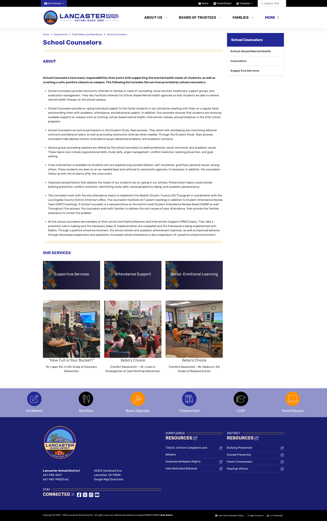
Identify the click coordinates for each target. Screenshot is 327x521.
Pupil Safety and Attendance (87, 34)
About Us (153, 17)
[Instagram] (91, 495)
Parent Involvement (239, 461)
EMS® (156, 515)
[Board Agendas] (138, 399)
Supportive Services (244, 70)
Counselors (238, 61)
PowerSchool (224, 3)
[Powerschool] (189, 399)
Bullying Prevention (239, 447)
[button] (56, 3)
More (270, 17)
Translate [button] (245, 3)
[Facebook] (79, 495)
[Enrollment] (34, 399)
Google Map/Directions (108, 479)
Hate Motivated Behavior (181, 468)
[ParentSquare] (293, 399)
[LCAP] (241, 399)
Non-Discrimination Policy (231, 515)
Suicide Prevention (239, 454)
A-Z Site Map (276, 515)
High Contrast (256, 515)
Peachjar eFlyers (237, 468)
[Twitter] (85, 495)
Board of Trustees (197, 17)
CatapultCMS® (143, 515)
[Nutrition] (86, 399)
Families (241, 17)
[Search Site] (272, 3)
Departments (61, 34)
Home (205, 3)
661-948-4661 (52, 475)
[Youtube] (97, 495)
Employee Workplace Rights (183, 461)
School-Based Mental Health (250, 51)
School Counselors (117, 34)
